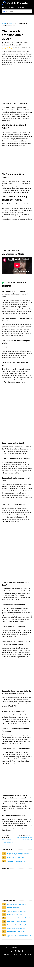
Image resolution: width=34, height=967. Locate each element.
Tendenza (12, 7)
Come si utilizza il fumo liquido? (16, 931)
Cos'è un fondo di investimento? (16, 911)
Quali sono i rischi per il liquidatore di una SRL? (19, 935)
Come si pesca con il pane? (15, 914)
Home (4, 23)
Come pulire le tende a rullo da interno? (18, 918)
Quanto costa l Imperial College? (16, 924)
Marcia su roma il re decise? (15, 857)
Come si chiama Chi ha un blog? (16, 928)
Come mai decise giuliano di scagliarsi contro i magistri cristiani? (18, 854)
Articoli (4, 7)
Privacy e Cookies (25, 954)
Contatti (14, 954)
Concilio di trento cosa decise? (16, 861)
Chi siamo (6, 954)
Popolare (21, 7)
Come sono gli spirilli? (13, 907)
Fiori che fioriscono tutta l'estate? (16, 904)
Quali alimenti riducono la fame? (16, 921)
